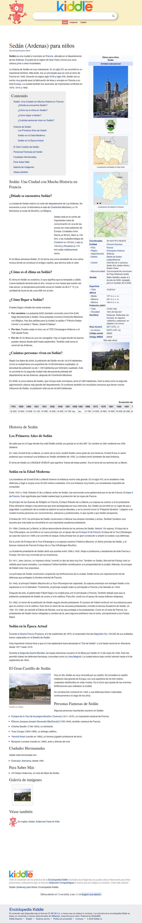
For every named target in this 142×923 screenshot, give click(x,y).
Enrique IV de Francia (90, 532)
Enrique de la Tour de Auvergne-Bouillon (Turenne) (36, 716)
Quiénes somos (43, 918)
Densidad (95, 311)
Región (94, 250)
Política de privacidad (62, 918)
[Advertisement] (71, 33)
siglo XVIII (49, 76)
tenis (79, 736)
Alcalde (93, 277)
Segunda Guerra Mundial (32, 652)
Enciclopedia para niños (19, 50)
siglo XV (59, 69)
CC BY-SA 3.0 (54, 913)
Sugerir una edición (91, 894)
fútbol (46, 773)
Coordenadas (95, 240)
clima (14, 279)
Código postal (96, 333)
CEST (109, 329)
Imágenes (74, 22)
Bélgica (47, 210)
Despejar (107, 16)
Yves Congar (17, 731)
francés (110, 317)
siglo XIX (61, 76)
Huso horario (95, 326)
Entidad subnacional (111, 63)
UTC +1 (115, 326)
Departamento (97, 253)
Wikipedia (55, 916)
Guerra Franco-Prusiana (32, 633)
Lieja (77, 242)
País (93, 247)
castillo (100, 675)
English (83, 22)
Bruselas (68, 245)
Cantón (94, 262)
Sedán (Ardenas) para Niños (23, 887)
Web (65, 22)
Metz (73, 235)
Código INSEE (96, 336)
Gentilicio (94, 315)
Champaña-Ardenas (116, 250)
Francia (49, 56)
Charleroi (58, 242)
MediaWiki (96, 916)
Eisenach (16, 760)
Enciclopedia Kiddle (58, 879)
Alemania (26, 760)
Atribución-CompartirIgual (61, 882)
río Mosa (16, 259)
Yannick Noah (18, 736)
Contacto (79, 918)
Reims (57, 235)
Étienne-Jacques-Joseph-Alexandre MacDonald (35, 721)
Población (94, 305)
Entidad (93, 244)
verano (97, 329)
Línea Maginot (74, 656)
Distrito (94, 256)
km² (114, 289)
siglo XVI (98, 479)
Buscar (113, 16)
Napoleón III (100, 633)
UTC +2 (116, 329)
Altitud (92, 292)
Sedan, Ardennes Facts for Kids (43, 821)
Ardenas (110, 253)
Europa (17, 83)
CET (109, 326)
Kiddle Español (15, 918)
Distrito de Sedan (114, 256)
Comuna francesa (114, 244)
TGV (13, 332)
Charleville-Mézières (61, 207)
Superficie (94, 286)
